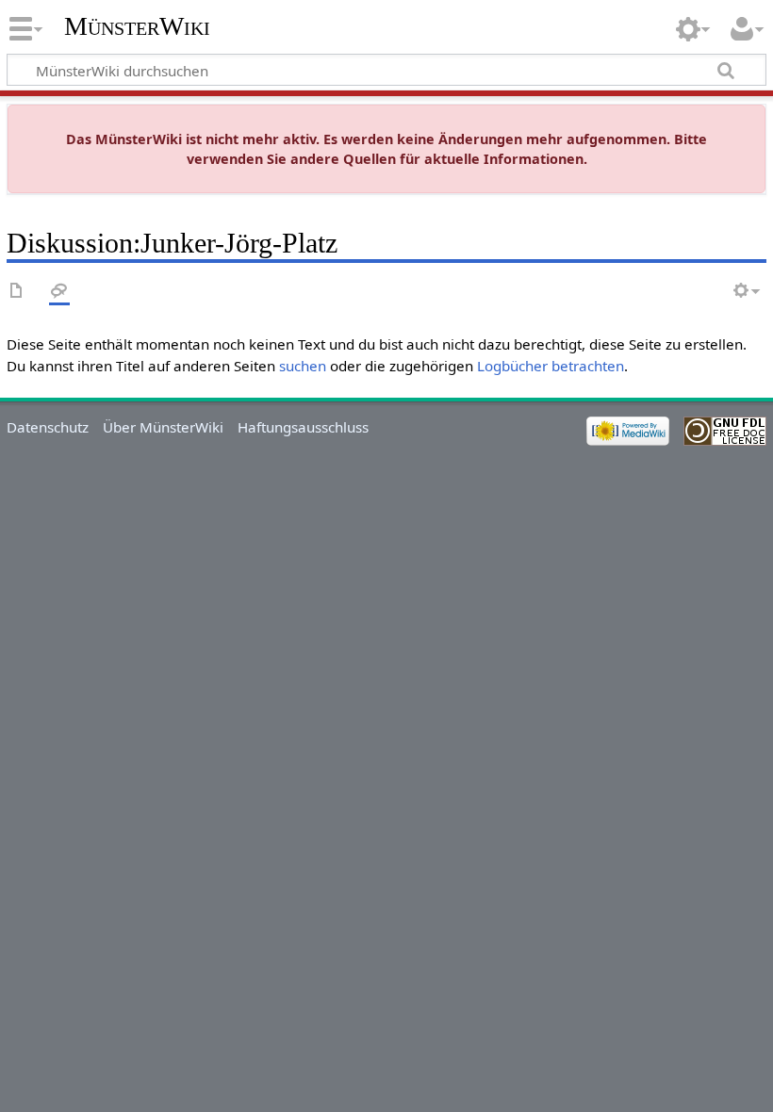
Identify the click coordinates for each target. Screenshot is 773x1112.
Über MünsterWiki (163, 426)
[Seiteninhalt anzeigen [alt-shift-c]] (17, 292)
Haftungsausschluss (303, 426)
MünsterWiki (137, 26)
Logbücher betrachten (550, 365)
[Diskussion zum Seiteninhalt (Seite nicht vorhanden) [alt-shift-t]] (59, 292)
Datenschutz (48, 426)
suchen (302, 365)
